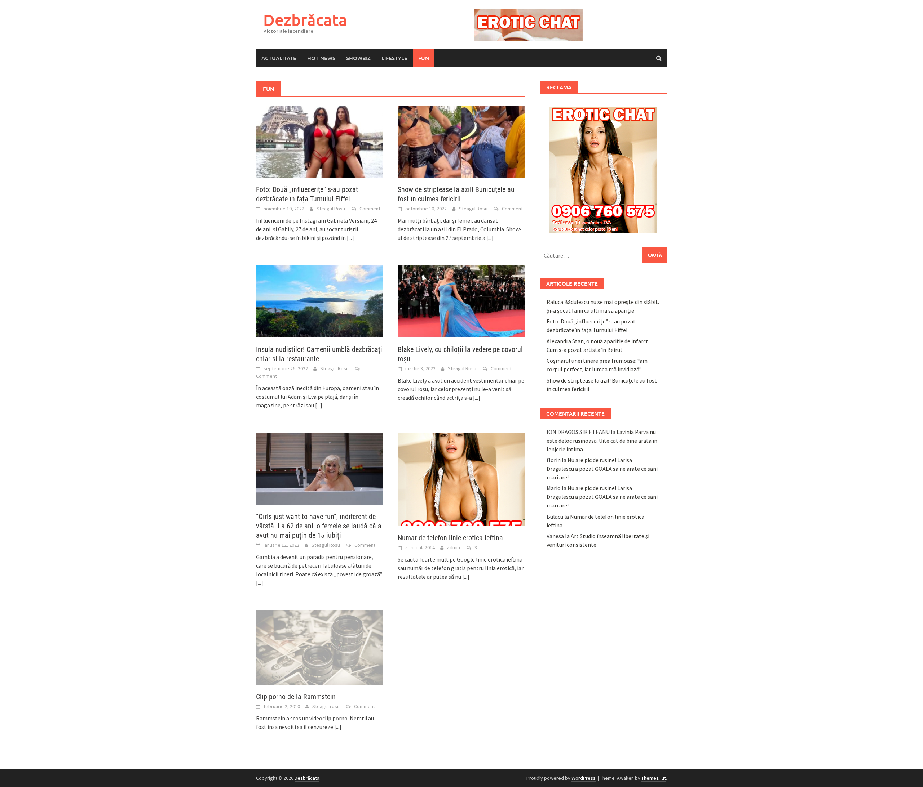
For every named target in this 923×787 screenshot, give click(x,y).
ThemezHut (653, 778)
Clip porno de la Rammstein (296, 696)
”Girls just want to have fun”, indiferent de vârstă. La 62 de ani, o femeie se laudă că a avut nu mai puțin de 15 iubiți (318, 526)
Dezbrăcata (305, 20)
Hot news (321, 58)
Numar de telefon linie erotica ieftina (450, 537)
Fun (423, 58)
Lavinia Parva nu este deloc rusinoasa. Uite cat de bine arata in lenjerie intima (602, 440)
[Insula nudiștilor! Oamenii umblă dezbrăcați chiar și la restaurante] (319, 300)
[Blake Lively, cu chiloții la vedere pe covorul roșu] (461, 300)
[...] (350, 237)
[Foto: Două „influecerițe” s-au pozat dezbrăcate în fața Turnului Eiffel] (319, 140)
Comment (369, 208)
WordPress (583, 778)
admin (453, 547)
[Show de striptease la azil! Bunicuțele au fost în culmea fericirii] (461, 140)
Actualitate (278, 58)
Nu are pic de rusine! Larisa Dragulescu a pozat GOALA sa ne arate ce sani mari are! (602, 468)
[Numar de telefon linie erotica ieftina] (461, 478)
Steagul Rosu (331, 208)
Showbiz (358, 58)
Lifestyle (394, 58)
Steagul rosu (326, 706)
